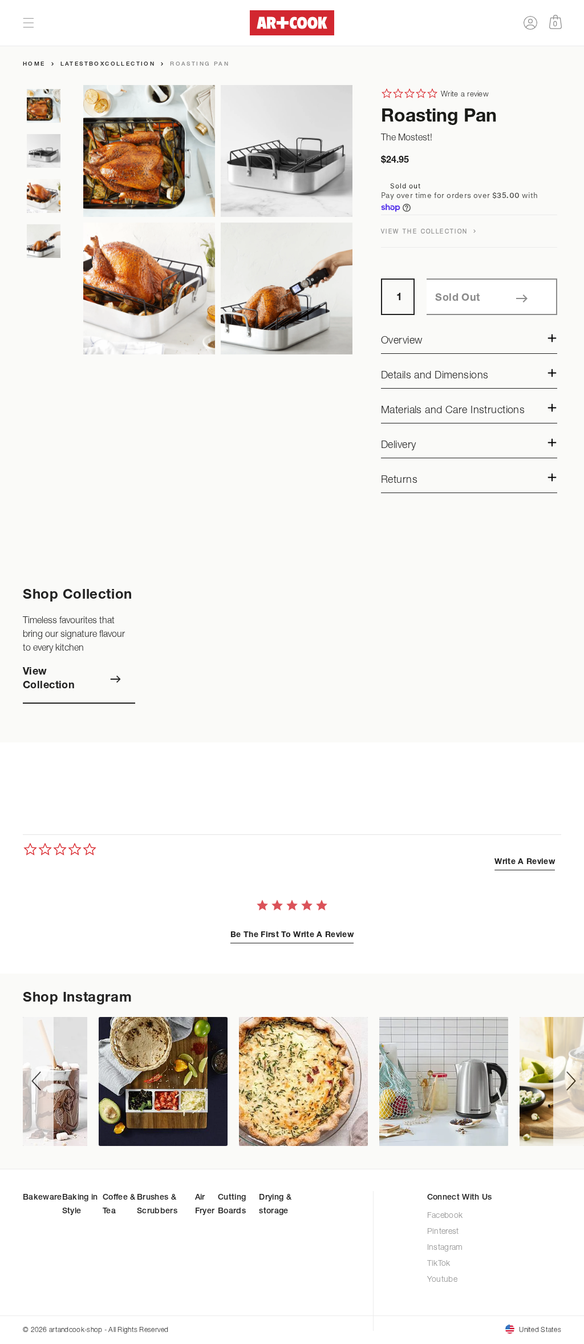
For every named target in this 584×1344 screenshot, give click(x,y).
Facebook (445, 1216)
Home (34, 64)
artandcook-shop (75, 1329)
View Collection (49, 679)
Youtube (443, 1280)
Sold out (457, 298)
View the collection (426, 231)
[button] (28, 22)
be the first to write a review (292, 935)
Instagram (445, 1248)
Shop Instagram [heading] (77, 999)
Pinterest (443, 1232)
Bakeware (42, 1198)
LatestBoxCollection (108, 64)
